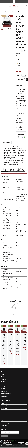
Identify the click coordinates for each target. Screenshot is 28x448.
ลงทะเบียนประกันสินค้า (6, 394)
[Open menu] (2, 5)
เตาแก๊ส (18, 125)
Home (3, 11)
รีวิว (14, 315)
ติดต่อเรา (3, 389)
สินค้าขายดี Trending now (19, 121)
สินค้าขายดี (3, 379)
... (6, 11)
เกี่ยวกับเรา (3, 418)
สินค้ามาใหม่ (3, 374)
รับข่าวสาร (4, 436)
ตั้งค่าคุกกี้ (21, 443)
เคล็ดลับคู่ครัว (4, 408)
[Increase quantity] (25, 75)
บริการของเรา (4, 391)
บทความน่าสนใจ (4, 403)
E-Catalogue (4, 396)
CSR (2, 420)
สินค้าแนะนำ (3, 377)
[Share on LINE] (24, 137)
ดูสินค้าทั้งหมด (4, 382)
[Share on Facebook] (22, 137)
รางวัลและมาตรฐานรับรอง (7, 423)
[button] (24, 6)
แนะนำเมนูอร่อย (4, 411)
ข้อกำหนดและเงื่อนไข (5, 425)
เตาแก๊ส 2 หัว (11, 11)
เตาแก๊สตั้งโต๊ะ (19, 127)
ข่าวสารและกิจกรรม (5, 406)
